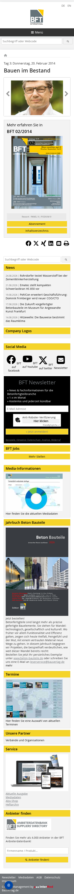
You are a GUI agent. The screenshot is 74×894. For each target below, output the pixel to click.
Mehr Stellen (37, 456)
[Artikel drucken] (66, 243)
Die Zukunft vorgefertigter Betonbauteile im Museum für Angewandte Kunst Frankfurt (33, 307)
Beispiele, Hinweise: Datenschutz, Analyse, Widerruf (33, 439)
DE (63, 5)
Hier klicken (41, 421)
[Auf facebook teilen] (28, 245)
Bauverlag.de (10, 890)
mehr (9, 665)
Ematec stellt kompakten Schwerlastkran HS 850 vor (28, 287)
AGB (39, 877)
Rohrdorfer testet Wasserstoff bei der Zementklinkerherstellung (37, 277)
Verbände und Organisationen (25, 740)
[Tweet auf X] (36, 245)
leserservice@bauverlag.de (47, 662)
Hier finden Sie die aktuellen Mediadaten (32, 513)
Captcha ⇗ (51, 425)
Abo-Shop (12, 801)
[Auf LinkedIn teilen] (51, 245)
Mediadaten (13, 797)
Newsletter (9, 877)
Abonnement (37, 224)
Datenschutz (52, 877)
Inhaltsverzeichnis (37, 230)
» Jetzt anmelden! (37, 431)
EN (69, 5)
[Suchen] (68, 41)
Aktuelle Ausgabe (17, 793)
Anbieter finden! (38, 859)
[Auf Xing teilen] (43, 245)
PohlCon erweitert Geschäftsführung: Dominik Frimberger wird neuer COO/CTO (36, 296)
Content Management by (18, 886)
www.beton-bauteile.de (28, 658)
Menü (39, 32)
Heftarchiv (12, 804)
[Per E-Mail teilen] (59, 243)
